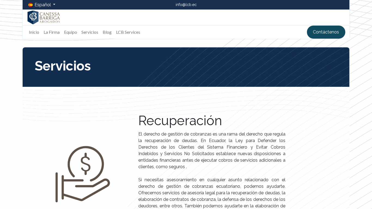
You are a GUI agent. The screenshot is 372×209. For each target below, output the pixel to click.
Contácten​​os (326, 32)
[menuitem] (34, 32)
